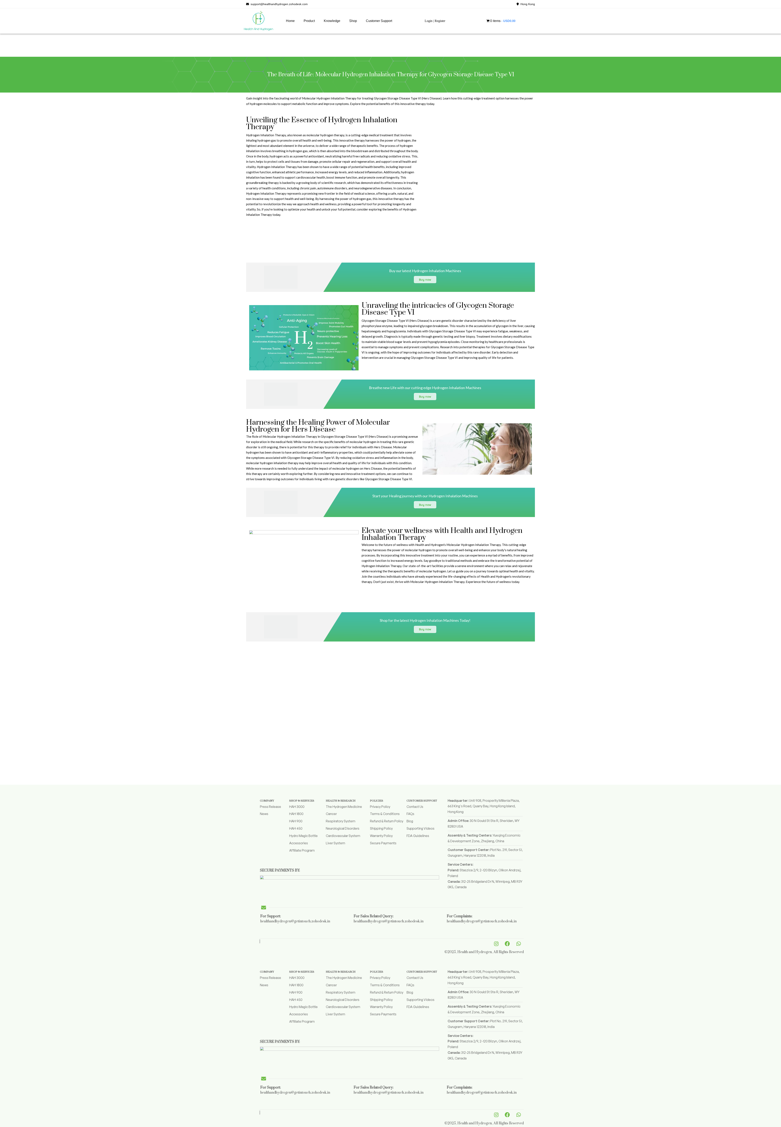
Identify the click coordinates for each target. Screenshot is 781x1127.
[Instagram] (496, 943)
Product (309, 21)
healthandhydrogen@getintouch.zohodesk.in (295, 921)
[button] (309, 21)
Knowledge (332, 21)
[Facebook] (507, 943)
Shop (353, 21)
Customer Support (379, 21)
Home (290, 21)
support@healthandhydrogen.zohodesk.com (278, 4)
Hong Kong (527, 4)
